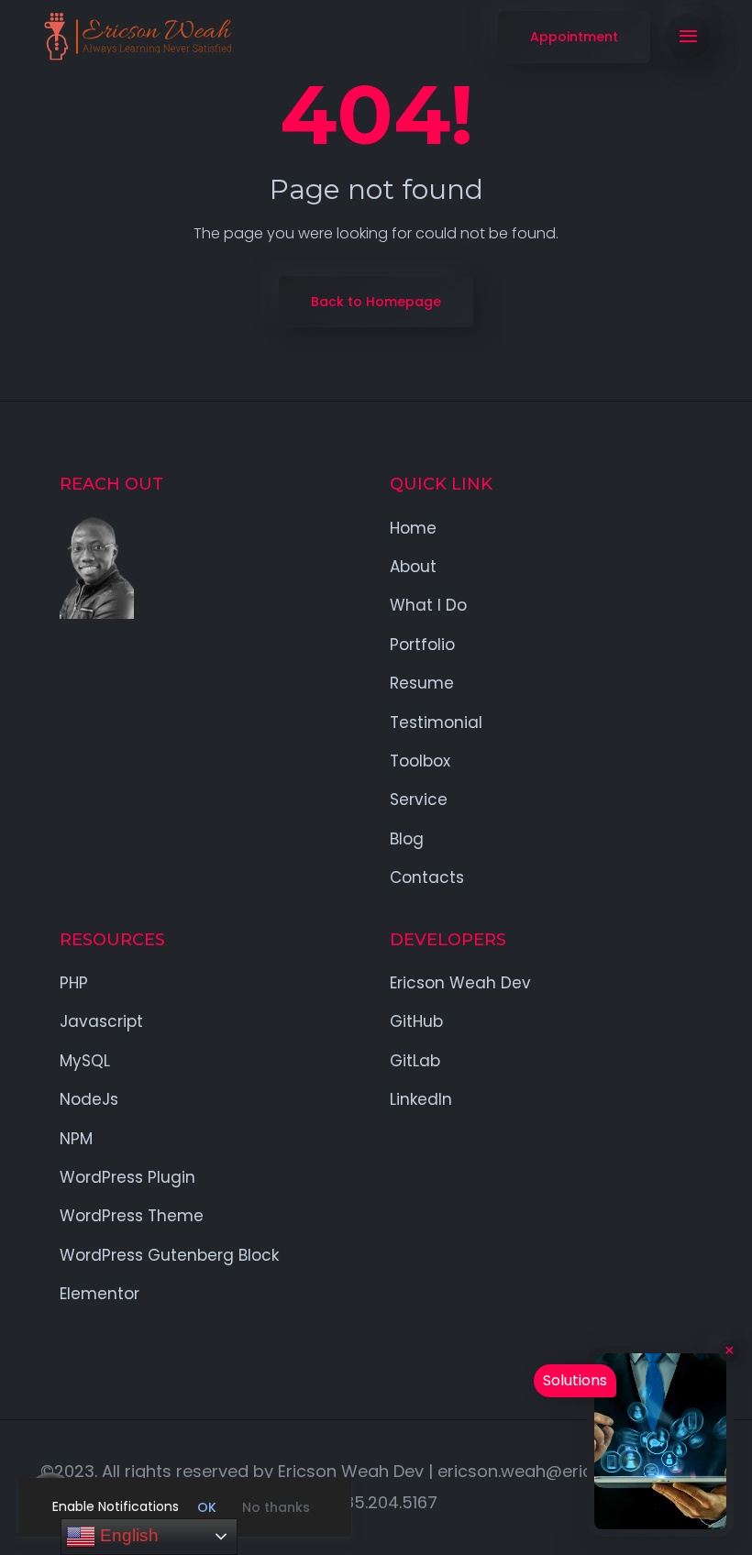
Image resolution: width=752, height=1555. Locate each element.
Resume (422, 683)
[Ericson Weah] (136, 37)
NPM (76, 1139)
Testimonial (436, 722)
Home (413, 528)
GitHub (416, 1021)
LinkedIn (421, 1099)
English (127, 1535)
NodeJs (89, 1099)
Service (419, 800)
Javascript (101, 1021)
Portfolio (422, 645)
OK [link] (206, 1507)
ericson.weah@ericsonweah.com (572, 1471)
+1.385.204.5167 (376, 1502)
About (413, 567)
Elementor (99, 1294)
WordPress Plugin (127, 1177)
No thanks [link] (276, 1507)
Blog (407, 839)
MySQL (85, 1061)
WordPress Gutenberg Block (169, 1255)
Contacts (427, 877)
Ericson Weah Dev (460, 983)
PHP (74, 983)
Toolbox (420, 761)
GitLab (415, 1061)
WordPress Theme (132, 1216)
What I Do (428, 605)
